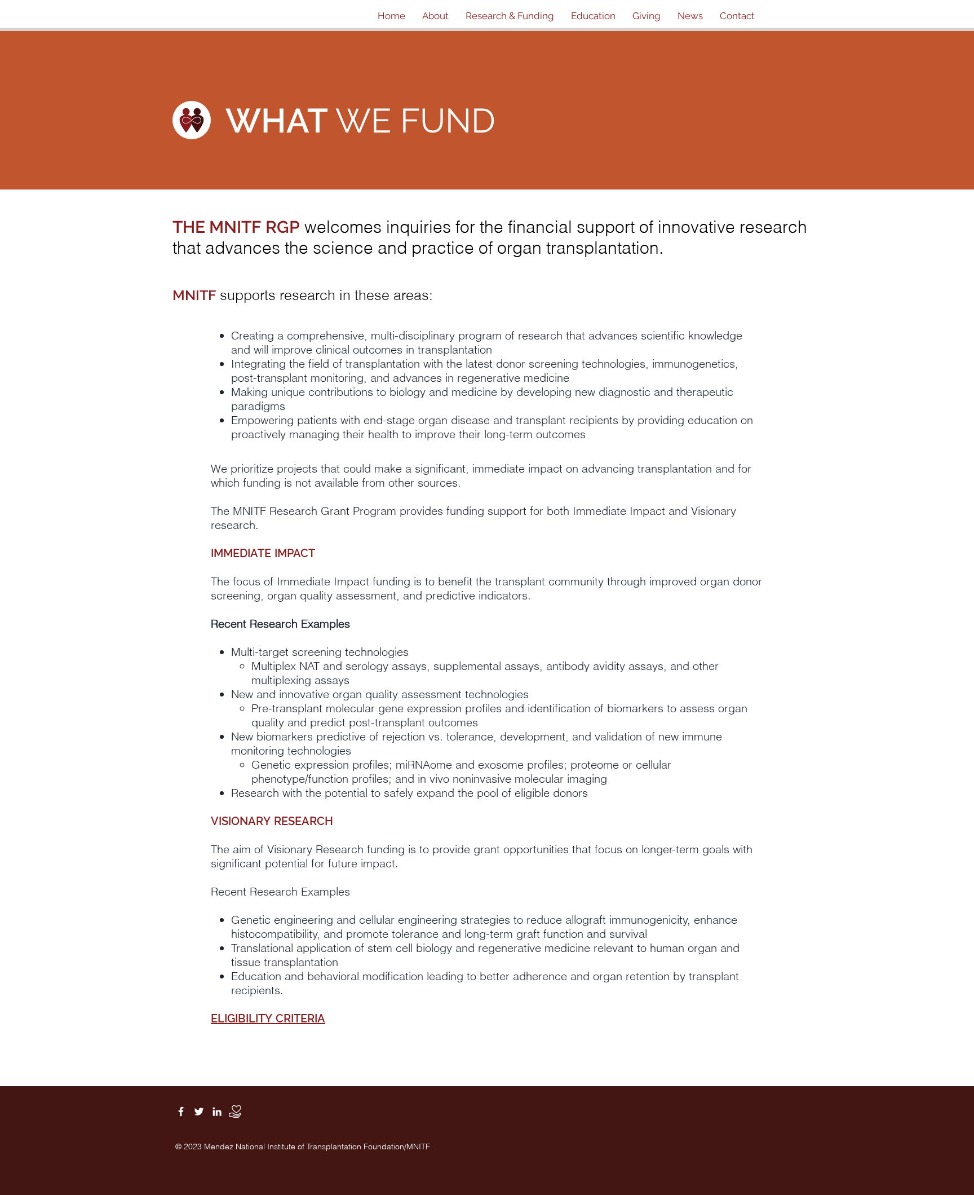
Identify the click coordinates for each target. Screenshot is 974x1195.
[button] (435, 16)
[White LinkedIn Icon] (217, 1111)
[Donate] (235, 1111)
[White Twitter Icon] (199, 1111)
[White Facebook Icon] (181, 1111)
